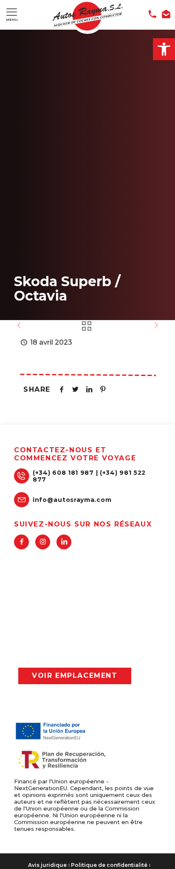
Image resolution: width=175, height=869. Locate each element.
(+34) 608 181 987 (63, 472)
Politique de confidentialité (109, 865)
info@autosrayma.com (72, 500)
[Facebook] (21, 542)
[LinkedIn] (63, 542)
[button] (164, 49)
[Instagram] (42, 542)
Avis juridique (47, 865)
